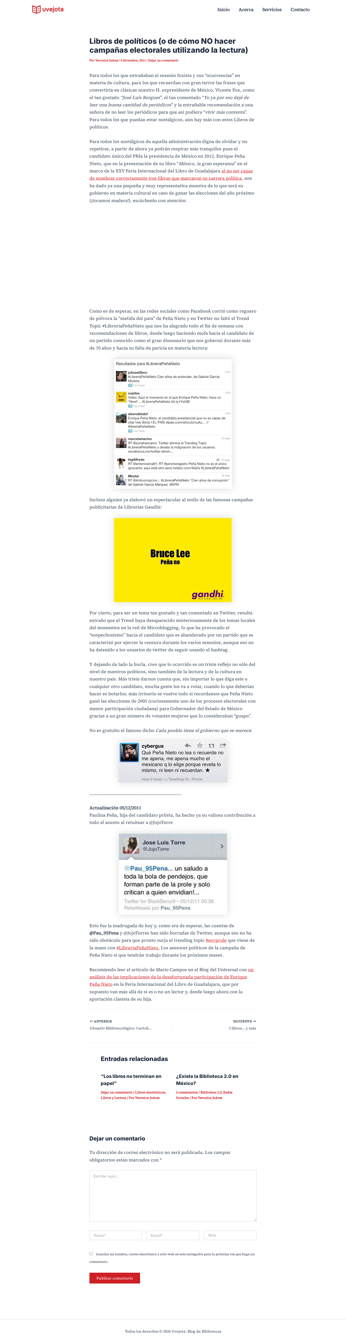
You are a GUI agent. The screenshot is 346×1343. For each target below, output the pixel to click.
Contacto (300, 9)
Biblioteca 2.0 (211, 1092)
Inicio (223, 9)
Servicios (272, 9)
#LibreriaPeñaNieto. (138, 948)
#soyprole (216, 940)
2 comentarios (187, 1092)
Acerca (246, 9)
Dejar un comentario (163, 60)
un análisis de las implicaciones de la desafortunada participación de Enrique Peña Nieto (171, 976)
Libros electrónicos (150, 1092)
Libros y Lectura (113, 1097)
